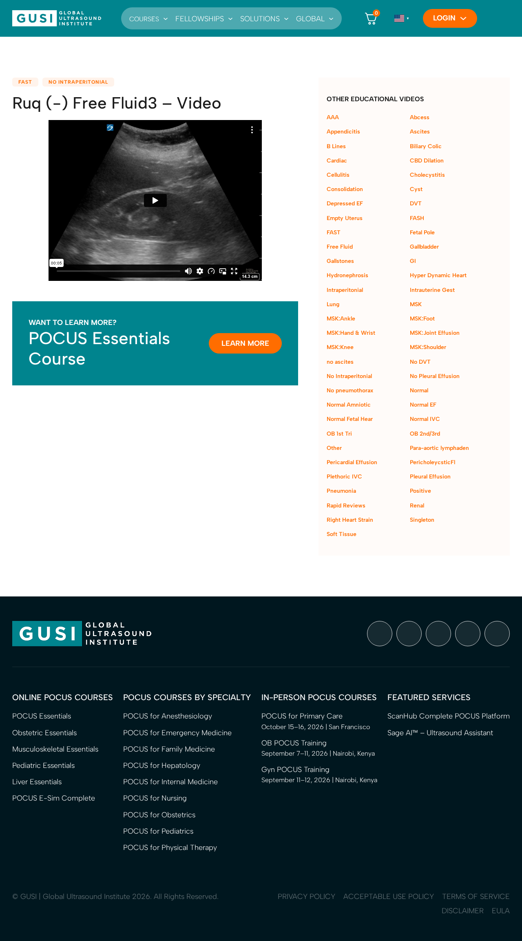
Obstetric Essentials (44, 732)
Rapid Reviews (346, 505)
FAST (25, 82)
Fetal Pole (422, 232)
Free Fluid (340, 246)
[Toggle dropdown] (165, 18)
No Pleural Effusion (435, 376)
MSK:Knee (340, 347)
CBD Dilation (427, 160)
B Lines (336, 146)
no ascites (340, 361)
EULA (501, 910)
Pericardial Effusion (352, 462)
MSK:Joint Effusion (435, 332)
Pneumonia (341, 490)
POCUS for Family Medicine (169, 749)
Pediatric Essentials (43, 765)
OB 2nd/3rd (425, 433)
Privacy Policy (306, 896)
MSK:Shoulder (428, 347)
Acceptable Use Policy (388, 896)
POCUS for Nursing (155, 798)
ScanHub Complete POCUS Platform (448, 716)
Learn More (245, 343)
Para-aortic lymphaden (439, 448)
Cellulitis (338, 174)
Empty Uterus (345, 218)
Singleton (422, 519)
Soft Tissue (341, 534)
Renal (417, 505)
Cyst (416, 189)
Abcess (419, 117)
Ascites (420, 131)
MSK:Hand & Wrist (351, 332)
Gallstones (340, 261)
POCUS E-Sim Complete (53, 798)
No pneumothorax (350, 390)
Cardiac (337, 160)
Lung (333, 304)
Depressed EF (345, 203)
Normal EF (423, 404)
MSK (416, 304)
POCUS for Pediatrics (158, 831)
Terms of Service (476, 896)
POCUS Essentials (41, 716)
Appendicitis (343, 131)
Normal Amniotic (349, 404)
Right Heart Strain (350, 519)
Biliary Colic (426, 146)
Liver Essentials (37, 781)
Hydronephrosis (347, 275)
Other (334, 448)
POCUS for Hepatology (161, 765)
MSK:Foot (422, 318)
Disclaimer (463, 910)
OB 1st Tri (339, 433)
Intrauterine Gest (432, 290)
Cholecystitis (427, 174)
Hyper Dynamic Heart (438, 275)
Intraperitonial (345, 290)
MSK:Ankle (341, 318)
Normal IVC (425, 419)
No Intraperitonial (78, 82)
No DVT (420, 361)
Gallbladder (424, 246)
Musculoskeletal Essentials (55, 749)
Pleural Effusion (430, 476)
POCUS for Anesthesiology (167, 716)
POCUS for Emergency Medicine (177, 732)
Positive (420, 490)
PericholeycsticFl (432, 462)
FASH (417, 218)
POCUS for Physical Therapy (170, 847)
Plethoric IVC (344, 476)
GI (413, 261)
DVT (416, 203)
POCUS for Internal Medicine (170, 781)
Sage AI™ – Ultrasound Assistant (440, 732)
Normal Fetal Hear (350, 419)
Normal (419, 390)
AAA (333, 117)
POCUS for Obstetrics (159, 814)
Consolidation (345, 189)
